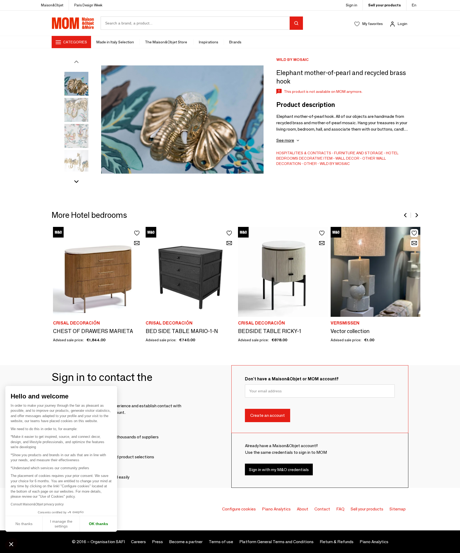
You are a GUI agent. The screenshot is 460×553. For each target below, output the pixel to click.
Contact (322, 509)
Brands (235, 42)
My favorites (372, 23)
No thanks (23, 524)
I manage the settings (61, 523)
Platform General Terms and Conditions (276, 541)
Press (157, 541)
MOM (73, 23)
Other (310, 163)
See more (285, 140)
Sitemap (397, 509)
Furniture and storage (358, 153)
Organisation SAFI (108, 541)
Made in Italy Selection (115, 42)
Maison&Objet (52, 5)
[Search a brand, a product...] (296, 23)
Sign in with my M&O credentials (279, 469)
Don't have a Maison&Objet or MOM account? (292, 378)
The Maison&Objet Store (166, 42)
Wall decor (347, 158)
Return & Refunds (337, 541)
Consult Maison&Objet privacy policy (37, 504)
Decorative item (315, 158)
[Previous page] (405, 215)
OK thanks (98, 524)
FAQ (340, 509)
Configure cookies (239, 509)
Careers (138, 541)
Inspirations (208, 42)
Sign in (351, 5)
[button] (11, 544)
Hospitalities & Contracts (303, 153)
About (302, 509)
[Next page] (416, 215)
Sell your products (384, 5)
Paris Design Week (88, 5)
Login (402, 23)
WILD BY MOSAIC (335, 163)
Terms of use (221, 541)
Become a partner (186, 541)
